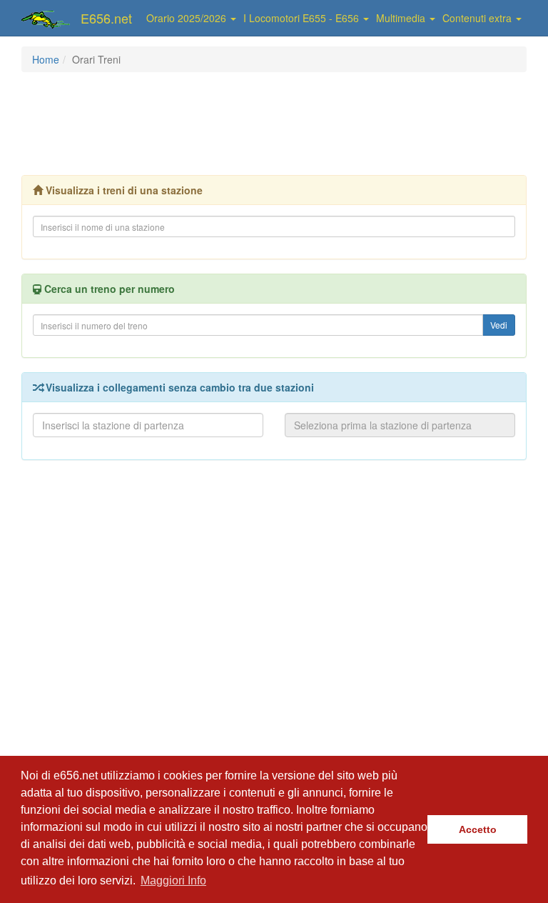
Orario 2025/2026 (187, 18)
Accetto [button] (478, 829)
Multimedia (402, 18)
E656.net (106, 18)
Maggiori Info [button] (173, 880)
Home (45, 59)
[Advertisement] (281, 122)
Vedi (498, 325)
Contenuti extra (478, 18)
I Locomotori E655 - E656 (302, 18)
